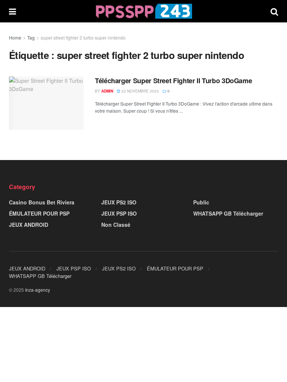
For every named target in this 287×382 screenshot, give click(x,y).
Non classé (115, 224)
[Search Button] (274, 11)
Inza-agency (37, 289)
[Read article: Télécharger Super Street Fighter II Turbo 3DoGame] (46, 103)
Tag (31, 37)
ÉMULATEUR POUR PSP (39, 213)
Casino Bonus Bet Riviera (41, 202)
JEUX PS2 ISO (118, 202)
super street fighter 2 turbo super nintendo (83, 37)
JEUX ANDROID (28, 224)
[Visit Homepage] (143, 11)
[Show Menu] (12, 11)
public (201, 202)
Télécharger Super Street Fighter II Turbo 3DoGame (173, 80)
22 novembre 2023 (139, 91)
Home (15, 37)
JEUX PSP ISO (119, 213)
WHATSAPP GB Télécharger (228, 213)
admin (107, 91)
